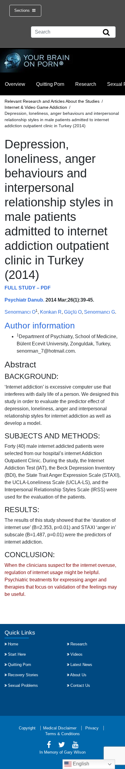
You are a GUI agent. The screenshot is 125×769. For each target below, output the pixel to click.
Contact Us (80, 685)
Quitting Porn (50, 84)
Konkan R (51, 312)
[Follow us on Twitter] (61, 745)
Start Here (17, 654)
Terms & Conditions (62, 734)
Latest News (81, 664)
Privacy (92, 728)
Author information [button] (40, 325)
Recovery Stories (23, 675)
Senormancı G (99, 312)
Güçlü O (73, 312)
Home (13, 644)
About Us (78, 675)
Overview (15, 84)
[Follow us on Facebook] (49, 745)
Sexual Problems (23, 685)
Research (85, 84)
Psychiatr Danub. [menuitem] (24, 299)
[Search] (106, 32)
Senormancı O (20, 312)
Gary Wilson (75, 752)
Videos (76, 654)
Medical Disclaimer (59, 728)
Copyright (27, 728)
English (80, 763)
